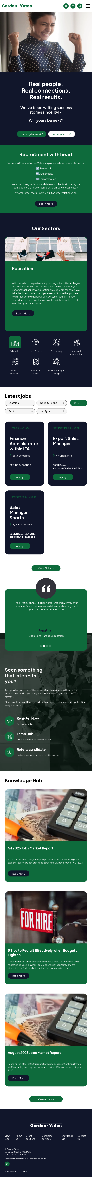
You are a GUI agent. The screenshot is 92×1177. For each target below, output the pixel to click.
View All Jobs (46, 568)
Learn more (46, 203)
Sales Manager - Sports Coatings (20, 512)
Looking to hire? (61, 134)
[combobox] (59, 402)
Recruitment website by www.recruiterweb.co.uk (25, 1158)
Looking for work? (32, 134)
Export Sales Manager (66, 441)
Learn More (23, 313)
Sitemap (24, 1171)
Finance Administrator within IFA (24, 443)
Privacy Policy (10, 1171)
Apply (20, 477)
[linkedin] (7, 1164)
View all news (46, 1099)
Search (78, 403)
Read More (18, 873)
